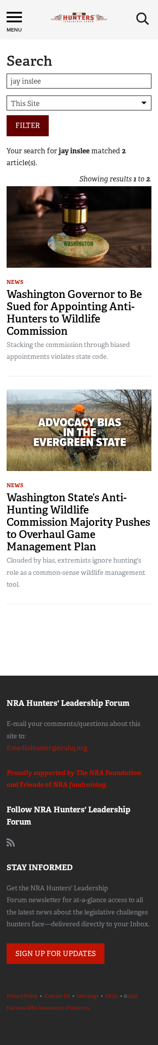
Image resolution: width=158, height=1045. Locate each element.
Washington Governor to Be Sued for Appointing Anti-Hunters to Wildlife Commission (74, 312)
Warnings (87, 996)
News (15, 282)
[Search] (142, 19)
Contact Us (57, 996)
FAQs (111, 996)
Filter (27, 125)
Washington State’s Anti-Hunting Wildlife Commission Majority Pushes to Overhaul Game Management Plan (78, 522)
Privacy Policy (22, 996)
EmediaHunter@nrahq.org (47, 748)
